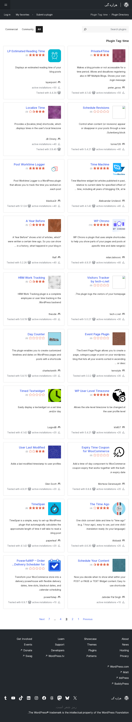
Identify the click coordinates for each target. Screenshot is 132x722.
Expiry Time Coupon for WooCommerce (95, 449)
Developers (57, 650)
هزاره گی (116, 698)
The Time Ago (99, 504)
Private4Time (100, 51)
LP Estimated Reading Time (26, 51)
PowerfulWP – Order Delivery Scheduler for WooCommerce (29, 562)
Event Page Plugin (97, 334)
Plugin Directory (120, 14)
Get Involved (24, 638)
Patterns (91, 656)
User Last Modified (32, 447)
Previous (88, 619)
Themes (92, 644)
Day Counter (36, 334)
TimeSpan (38, 504)
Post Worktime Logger (29, 164)
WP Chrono (101, 221)
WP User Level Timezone (92, 391)
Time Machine (99, 164)
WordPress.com (118, 666)
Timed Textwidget (32, 391)
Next (42, 619)
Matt (124, 672)
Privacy (124, 656)
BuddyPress (120, 683)
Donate (26, 650)
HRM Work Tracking (31, 277)
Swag (27, 656)
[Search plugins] (85, 29)
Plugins (92, 650)
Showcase (90, 638)
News (125, 644)
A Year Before (35, 221)
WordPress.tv (54, 656)
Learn (61, 638)
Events (28, 644)
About (125, 638)
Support (59, 644)
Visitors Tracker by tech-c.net (98, 279)
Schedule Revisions (96, 107)
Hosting (124, 650)
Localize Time (35, 107)
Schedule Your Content (93, 560)
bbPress (122, 677)
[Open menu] (5, 5)
